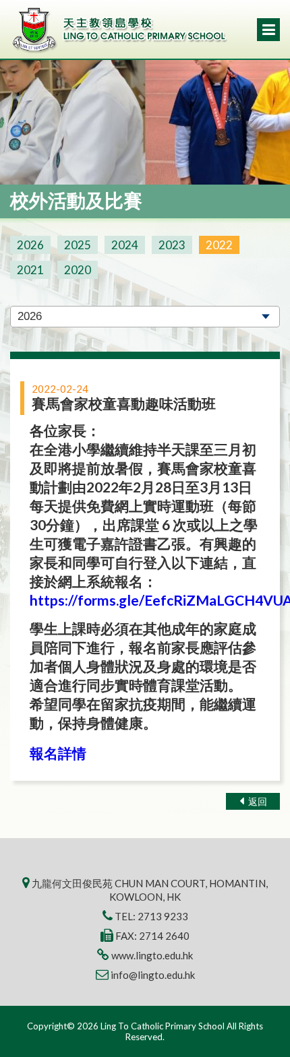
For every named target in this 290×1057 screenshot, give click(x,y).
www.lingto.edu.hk (152, 955)
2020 (77, 270)
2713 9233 (163, 916)
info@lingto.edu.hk (153, 975)
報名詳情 (58, 752)
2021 (30, 270)
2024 (124, 245)
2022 (219, 245)
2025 (77, 245)
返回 (256, 801)
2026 (30, 245)
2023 (171, 245)
